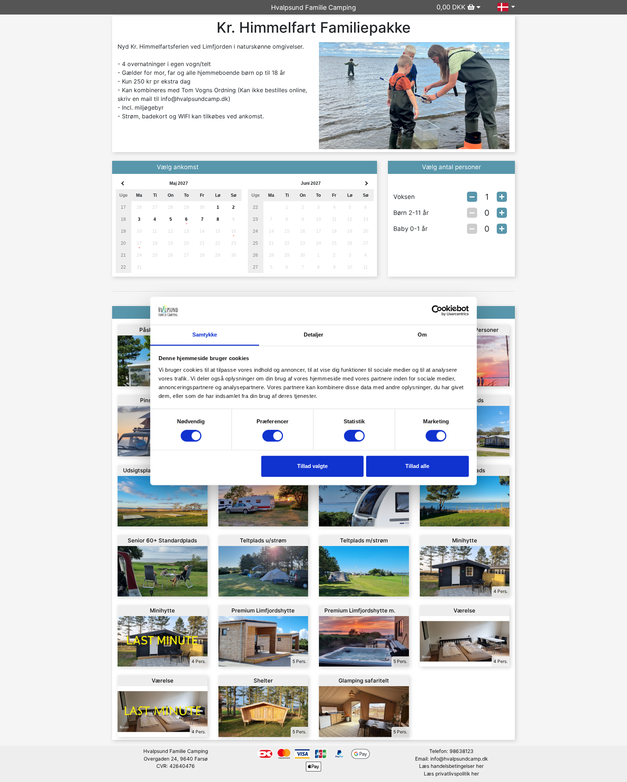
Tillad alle (417, 466)
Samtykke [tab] (204, 334)
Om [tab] (422, 334)
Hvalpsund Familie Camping (313, 7)
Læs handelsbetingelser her (451, 766)
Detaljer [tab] (314, 334)
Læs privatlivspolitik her (451, 774)
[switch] (272, 436)
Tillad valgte (312, 466)
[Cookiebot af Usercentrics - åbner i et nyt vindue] (437, 310)
